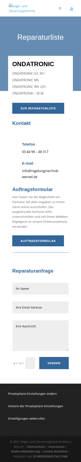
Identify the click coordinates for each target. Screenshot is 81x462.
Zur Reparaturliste (38, 108)
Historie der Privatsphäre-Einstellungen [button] (35, 406)
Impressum (56, 447)
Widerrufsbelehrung (25, 451)
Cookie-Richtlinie (55, 451)
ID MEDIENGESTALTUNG (50, 456)
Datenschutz (36, 447)
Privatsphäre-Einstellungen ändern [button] (32, 394)
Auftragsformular (38, 241)
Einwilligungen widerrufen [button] (26, 418)
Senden (54, 363)
